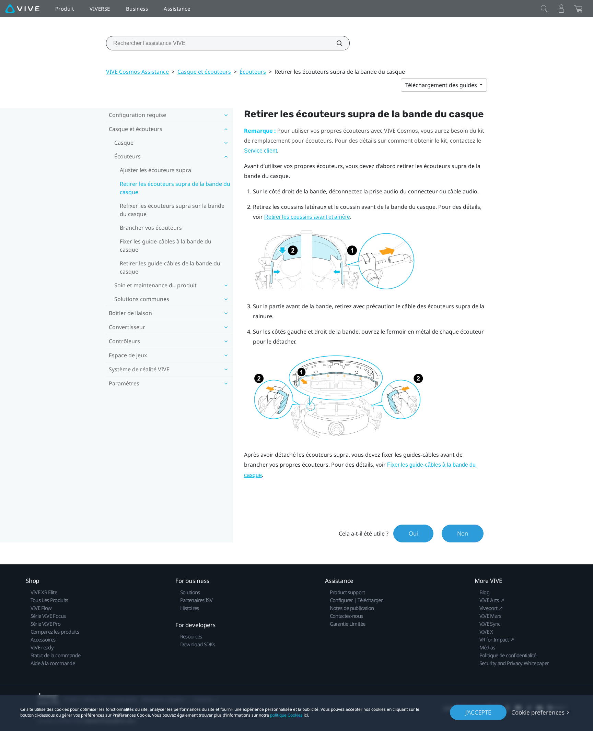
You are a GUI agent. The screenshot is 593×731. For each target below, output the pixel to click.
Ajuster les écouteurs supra (155, 170)
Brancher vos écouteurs (151, 227)
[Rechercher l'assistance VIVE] (335, 43)
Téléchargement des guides (441, 85)
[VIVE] (22, 8)
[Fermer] (544, 8)
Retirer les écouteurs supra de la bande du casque (175, 188)
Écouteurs (253, 71)
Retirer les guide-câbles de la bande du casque (170, 267)
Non (462, 533)
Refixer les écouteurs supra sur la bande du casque (172, 210)
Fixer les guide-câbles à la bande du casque (165, 245)
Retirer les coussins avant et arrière (307, 217)
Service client (260, 151)
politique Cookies (286, 715)
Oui (413, 533)
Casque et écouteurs (204, 71)
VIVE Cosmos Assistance (137, 71)
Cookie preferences (538, 712)
